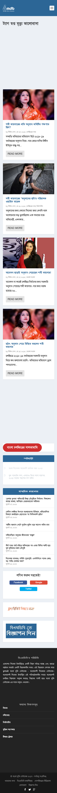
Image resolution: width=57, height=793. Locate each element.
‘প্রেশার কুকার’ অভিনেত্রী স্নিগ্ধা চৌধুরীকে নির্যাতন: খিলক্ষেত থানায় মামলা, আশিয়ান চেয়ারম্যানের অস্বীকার (28, 500)
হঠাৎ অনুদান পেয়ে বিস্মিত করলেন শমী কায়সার (25, 345)
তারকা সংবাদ (30, 277)
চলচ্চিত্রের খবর (31, 132)
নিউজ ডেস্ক (11, 132)
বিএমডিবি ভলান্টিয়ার (24, 781)
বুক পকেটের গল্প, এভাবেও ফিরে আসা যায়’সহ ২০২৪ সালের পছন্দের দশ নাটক (27, 477)
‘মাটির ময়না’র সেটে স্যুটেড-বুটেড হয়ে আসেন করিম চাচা (27, 524)
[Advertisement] (28, 56)
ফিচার (5, 708)
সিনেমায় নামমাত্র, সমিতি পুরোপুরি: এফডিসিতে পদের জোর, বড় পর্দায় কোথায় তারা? (28, 560)
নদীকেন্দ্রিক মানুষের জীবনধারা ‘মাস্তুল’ (20, 535)
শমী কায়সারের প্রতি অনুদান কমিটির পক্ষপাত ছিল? (27, 126)
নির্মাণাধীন (40, 206)
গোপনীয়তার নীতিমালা (43, 781)
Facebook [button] (18, 582)
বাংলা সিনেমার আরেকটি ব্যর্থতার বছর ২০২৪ (26, 468)
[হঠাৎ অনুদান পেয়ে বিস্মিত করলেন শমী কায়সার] (28, 324)
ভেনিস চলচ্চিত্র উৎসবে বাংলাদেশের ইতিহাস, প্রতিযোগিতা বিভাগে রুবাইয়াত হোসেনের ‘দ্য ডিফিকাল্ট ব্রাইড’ (27, 513)
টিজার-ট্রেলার (8, 736)
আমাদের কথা (10, 781)
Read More (15, 154)
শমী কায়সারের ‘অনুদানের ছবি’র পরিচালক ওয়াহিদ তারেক (26, 200)
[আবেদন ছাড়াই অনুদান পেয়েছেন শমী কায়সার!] (28, 253)
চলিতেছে (6, 715)
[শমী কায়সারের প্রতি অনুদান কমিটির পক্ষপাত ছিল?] (28, 104)
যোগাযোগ (22, 785)
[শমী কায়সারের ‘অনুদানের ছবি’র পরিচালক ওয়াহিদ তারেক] (28, 178)
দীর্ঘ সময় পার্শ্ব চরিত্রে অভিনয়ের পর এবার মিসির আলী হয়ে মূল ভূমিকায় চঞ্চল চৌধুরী (28, 547)
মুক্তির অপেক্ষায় (9, 729)
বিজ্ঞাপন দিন (33, 785)
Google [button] (38, 582)
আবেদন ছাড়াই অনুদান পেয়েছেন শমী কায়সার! (28, 272)
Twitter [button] (28, 589)
